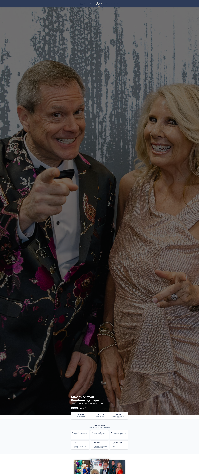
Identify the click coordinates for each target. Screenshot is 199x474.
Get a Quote (74, 408)
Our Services (82, 408)
